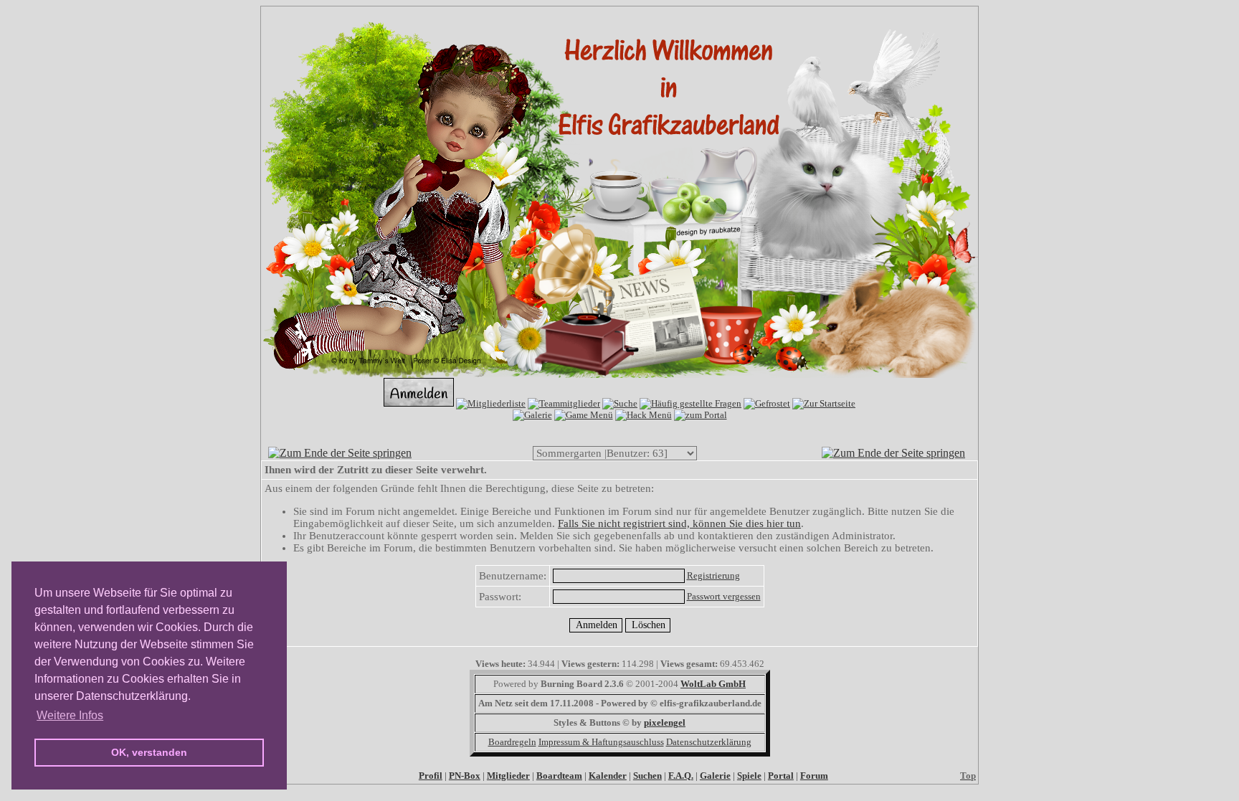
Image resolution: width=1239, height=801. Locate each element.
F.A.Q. (680, 775)
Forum (814, 775)
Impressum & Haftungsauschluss (601, 741)
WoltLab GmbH (713, 683)
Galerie (715, 775)
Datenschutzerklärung (708, 741)
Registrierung (713, 575)
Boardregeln (512, 741)
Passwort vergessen (724, 596)
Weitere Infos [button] (70, 715)
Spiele (749, 775)
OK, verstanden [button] (149, 752)
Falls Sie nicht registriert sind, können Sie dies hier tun (679, 523)
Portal (781, 775)
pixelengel (664, 722)
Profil (430, 775)
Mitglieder (508, 775)
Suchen (647, 775)
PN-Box (464, 775)
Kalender (608, 775)
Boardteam (559, 775)
